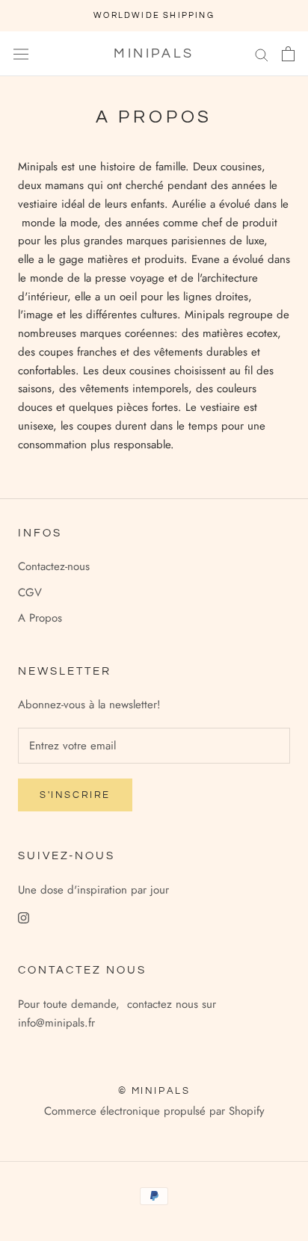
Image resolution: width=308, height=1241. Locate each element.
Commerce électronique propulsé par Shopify (154, 1111)
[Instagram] (23, 917)
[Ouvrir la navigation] (20, 54)
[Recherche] (261, 53)
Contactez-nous (54, 566)
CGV (30, 592)
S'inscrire (75, 795)
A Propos (40, 618)
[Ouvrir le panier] (288, 53)
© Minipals (154, 1091)
